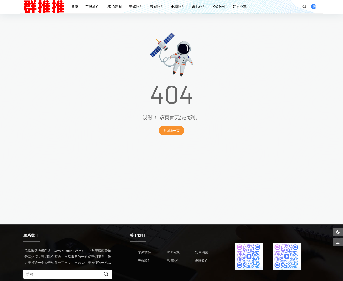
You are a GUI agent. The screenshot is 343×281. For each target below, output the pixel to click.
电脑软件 (178, 6)
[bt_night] (338, 232)
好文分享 (240, 6)
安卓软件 (136, 6)
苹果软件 (92, 6)
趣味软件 (199, 6)
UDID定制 (114, 6)
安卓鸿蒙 (201, 252)
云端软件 (157, 6)
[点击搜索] (306, 6)
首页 (74, 6)
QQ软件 (219, 6)
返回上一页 (171, 130)
